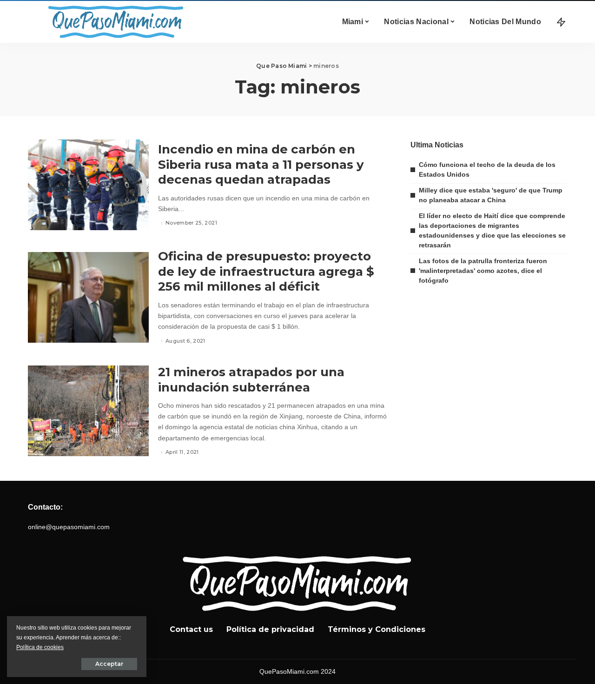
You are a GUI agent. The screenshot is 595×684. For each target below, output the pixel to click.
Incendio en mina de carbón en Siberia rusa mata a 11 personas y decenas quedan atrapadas (261, 164)
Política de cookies (40, 647)
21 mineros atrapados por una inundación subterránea (251, 380)
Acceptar (109, 663)
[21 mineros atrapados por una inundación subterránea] (88, 410)
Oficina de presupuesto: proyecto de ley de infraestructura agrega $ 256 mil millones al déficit (266, 271)
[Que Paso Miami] (114, 22)
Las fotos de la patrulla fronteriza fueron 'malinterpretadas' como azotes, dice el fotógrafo (483, 270)
